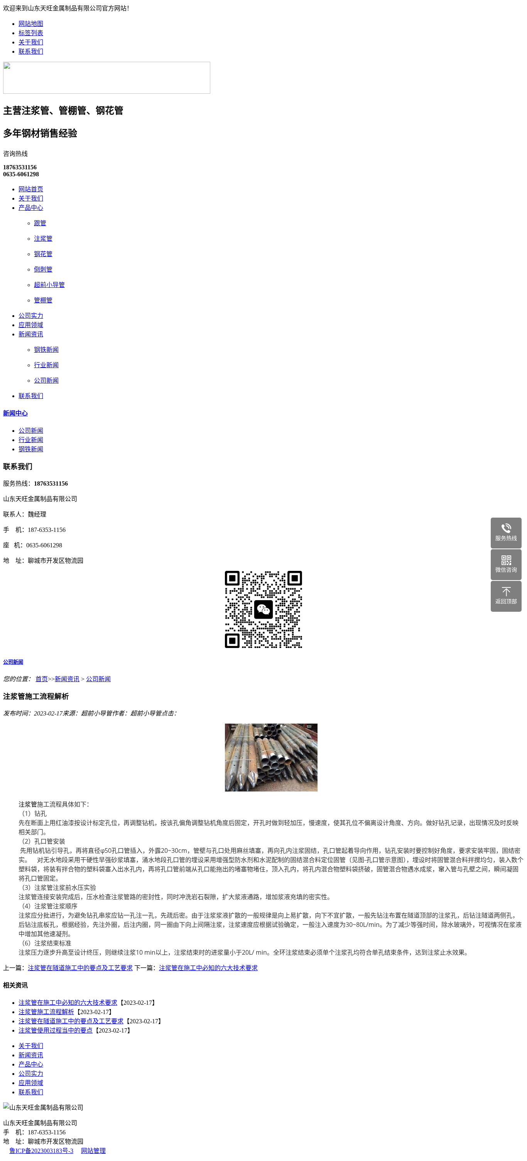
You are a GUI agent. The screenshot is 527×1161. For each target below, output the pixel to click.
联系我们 (31, 51)
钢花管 (43, 254)
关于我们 (31, 42)
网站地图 (31, 23)
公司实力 (31, 315)
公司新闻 (46, 380)
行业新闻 (46, 365)
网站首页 (31, 189)
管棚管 (43, 300)
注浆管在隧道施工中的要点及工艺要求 (80, 968)
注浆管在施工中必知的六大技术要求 (208, 968)
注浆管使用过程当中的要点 (56, 1030)
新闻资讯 (31, 334)
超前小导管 (49, 285)
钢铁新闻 (46, 349)
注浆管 (43, 238)
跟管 (40, 223)
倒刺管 (43, 269)
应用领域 (31, 325)
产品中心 (31, 207)
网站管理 (93, 1151)
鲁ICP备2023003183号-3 (41, 1151)
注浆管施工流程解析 (46, 1012)
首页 (41, 679)
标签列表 (31, 33)
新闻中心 (15, 413)
